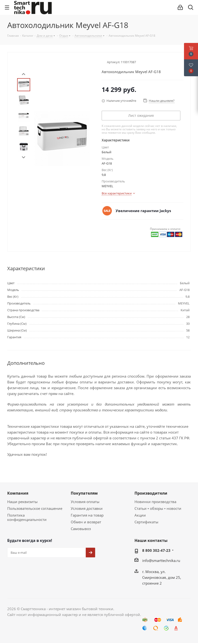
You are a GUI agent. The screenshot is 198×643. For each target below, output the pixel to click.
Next (23, 157)
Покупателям (84, 493)
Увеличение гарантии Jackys (143, 210)
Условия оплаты (85, 501)
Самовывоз (81, 528)
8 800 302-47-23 (156, 550)
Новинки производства (155, 501)
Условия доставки (87, 508)
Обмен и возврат (86, 521)
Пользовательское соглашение (34, 508)
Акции (140, 515)
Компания (17, 493)
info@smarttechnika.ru (161, 560)
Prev (23, 74)
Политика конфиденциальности (27, 517)
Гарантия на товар (87, 515)
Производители (150, 493)
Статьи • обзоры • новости (157, 508)
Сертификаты (146, 521)
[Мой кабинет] (180, 7)
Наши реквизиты (22, 501)
